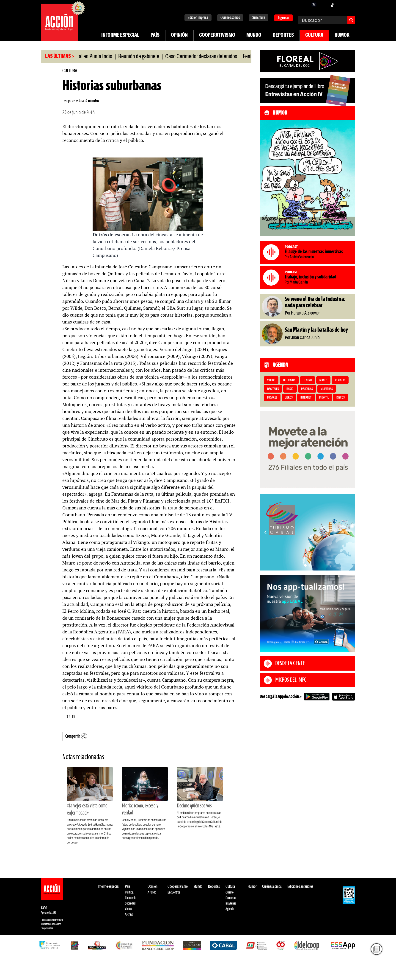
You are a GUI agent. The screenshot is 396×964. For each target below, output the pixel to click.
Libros (289, 397)
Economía (130, 898)
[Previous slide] (265, 532)
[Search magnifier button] (351, 20)
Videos (271, 380)
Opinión (179, 35)
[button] (305, 565)
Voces (128, 909)
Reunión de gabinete (109, 57)
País (155, 35)
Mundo (253, 35)
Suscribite (258, 18)
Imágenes (231, 903)
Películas (307, 389)
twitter (314, 4)
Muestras (327, 389)
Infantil (324, 397)
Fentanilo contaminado (237, 57)
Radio (289, 389)
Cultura (314, 35)
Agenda (230, 909)
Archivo (129, 914)
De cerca (231, 898)
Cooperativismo (217, 35)
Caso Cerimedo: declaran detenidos (172, 57)
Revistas (340, 380)
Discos (340, 397)
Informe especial (120, 35)
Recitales (273, 389)
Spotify (350, 4)
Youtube (341, 4)
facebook (304, 4)
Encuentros (174, 892)
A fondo (152, 892)
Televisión (289, 380)
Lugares (272, 397)
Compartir (72, 736)
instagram (323, 4)
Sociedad (130, 903)
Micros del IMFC (290, 680)
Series (323, 380)
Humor (342, 35)
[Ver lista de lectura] (376, 949)
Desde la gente (290, 663)
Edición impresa (198, 18)
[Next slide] (349, 532)
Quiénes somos (230, 18)
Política (129, 892)
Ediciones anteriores (300, 887)
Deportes (283, 35)
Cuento (230, 892)
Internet (305, 397)
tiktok (332, 4)
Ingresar (283, 18)
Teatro (307, 380)
